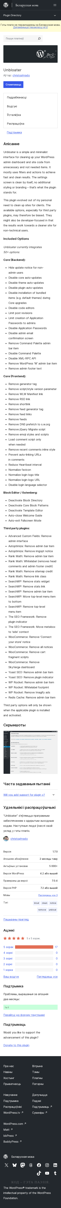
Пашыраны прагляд (16, 919)
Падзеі (36, 1101)
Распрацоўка (15, 123)
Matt (8, 1129)
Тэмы (35, 1072)
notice (53, 903)
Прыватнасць (12, 1084)
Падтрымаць (42, 1106)
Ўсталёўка (14, 115)
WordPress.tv (13, 1112)
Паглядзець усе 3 (48, 895)
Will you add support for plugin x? (24, 794)
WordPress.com (14, 1123)
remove (42, 909)
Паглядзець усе (47, 976)
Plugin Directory (12, 15)
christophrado (21, 75)
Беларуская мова (22, 1156)
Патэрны (38, 1084)
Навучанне (10, 1095)
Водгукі (12, 106)
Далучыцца (39, 1095)
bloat (36, 903)
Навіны (7, 1072)
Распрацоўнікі (12, 1106)
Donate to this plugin (16, 1045)
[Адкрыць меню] (55, 5)
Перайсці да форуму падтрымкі (24, 1015)
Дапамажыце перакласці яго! (30, 27)
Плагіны (37, 1078)
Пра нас (8, 1066)
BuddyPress (12, 1141)
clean (44, 903)
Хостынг (8, 1078)
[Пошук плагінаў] (39, 38)
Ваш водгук (11, 976)
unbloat (52, 909)
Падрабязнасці (16, 97)
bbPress (10, 1135)
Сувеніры (39, 1112)
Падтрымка (14, 132)
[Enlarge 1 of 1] (53, 735)
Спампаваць (13, 84)
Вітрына (37, 1066)
